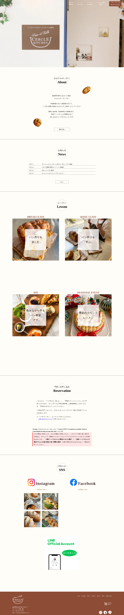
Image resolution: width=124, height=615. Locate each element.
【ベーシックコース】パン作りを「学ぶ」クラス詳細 (57, 164)
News (88, 596)
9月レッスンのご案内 (48, 170)
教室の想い (62, 129)
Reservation (109, 596)
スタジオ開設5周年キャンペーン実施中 (53, 167)
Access (98, 596)
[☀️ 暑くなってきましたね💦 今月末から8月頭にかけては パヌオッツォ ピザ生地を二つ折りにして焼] (50, 501)
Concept (83, 596)
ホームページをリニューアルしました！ (53, 173)
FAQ (103, 596)
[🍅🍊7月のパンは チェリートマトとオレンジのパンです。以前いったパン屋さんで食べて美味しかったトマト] (32, 519)
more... (62, 182)
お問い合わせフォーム (44, 419)
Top (79, 596)
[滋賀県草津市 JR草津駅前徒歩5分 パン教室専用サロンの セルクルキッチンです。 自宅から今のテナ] (32, 501)
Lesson (93, 596)
